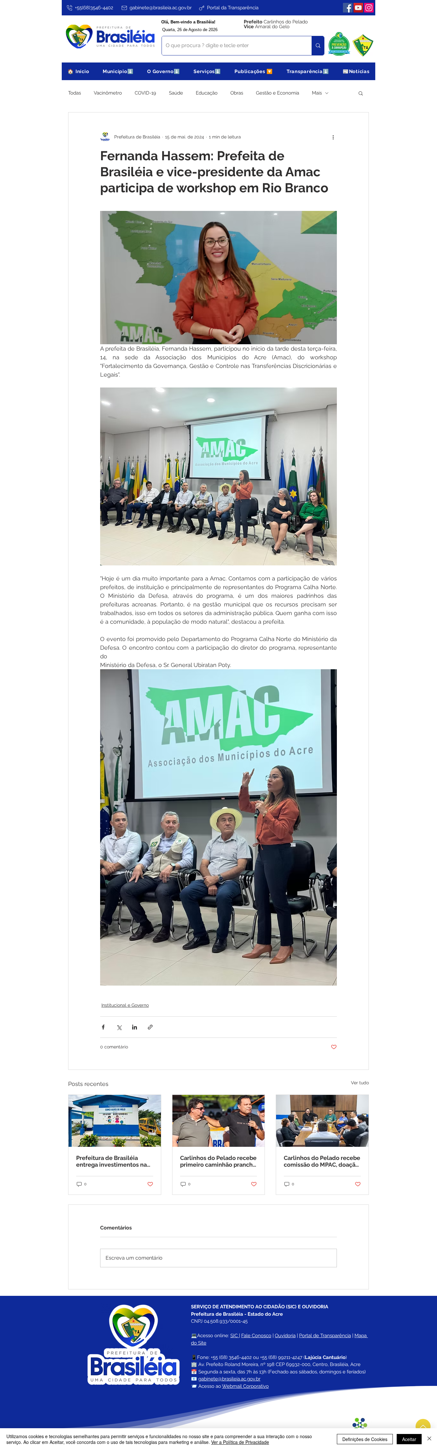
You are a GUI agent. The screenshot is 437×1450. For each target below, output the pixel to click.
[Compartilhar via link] (150, 1027)
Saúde (176, 93)
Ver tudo (360, 1082)
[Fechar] (429, 1439)
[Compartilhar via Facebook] (103, 1027)
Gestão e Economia (277, 93)
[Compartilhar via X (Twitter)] (119, 1027)
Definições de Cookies (364, 1439)
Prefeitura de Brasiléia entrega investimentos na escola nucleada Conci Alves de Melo (111, 1161)
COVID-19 (145, 93)
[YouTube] (358, 8)
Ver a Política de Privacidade (240, 1442)
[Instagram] (369, 8)
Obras (236, 93)
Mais (317, 93)
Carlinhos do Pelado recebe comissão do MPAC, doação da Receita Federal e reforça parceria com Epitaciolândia (322, 1161)
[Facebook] (348, 8)
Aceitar (409, 1439)
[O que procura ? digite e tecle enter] (318, 45)
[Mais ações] (333, 137)
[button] (118, 71)
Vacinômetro (108, 93)
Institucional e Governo (125, 1005)
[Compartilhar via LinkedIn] (134, 1027)
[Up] (423, 1426)
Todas (74, 93)
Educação (207, 93)
